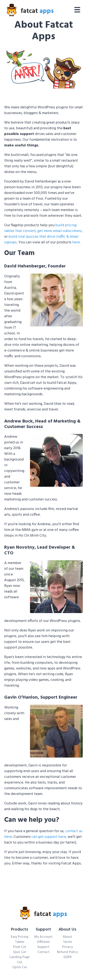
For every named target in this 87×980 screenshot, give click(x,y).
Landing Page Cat (20, 960)
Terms (67, 942)
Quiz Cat (19, 952)
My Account (43, 936)
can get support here (48, 837)
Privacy (67, 947)
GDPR (67, 957)
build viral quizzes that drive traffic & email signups (41, 239)
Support (43, 947)
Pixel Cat (19, 947)
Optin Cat (19, 967)
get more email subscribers (59, 231)
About (67, 936)
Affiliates (43, 942)
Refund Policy (67, 952)
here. (76, 242)
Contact (43, 952)
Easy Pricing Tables (19, 939)
